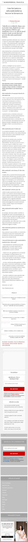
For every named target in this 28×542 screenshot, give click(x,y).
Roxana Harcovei (15, 21)
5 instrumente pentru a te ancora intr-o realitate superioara (14, 318)
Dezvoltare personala (7, 487)
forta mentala (14, 343)
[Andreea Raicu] (13, 1)
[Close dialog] (26, 522)
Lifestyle (4, 492)
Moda (3, 502)
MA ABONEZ (14, 389)
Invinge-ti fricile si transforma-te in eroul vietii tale (18, 325)
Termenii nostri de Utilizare (9, 539)
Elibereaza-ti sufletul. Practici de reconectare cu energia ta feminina (13, 311)
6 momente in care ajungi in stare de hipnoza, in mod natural (13, 298)
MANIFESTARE (5, 485)
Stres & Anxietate (6, 483)
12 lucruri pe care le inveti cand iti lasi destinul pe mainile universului (17, 336)
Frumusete (4, 495)
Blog (3, 497)
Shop (3, 509)
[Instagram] (2, 468)
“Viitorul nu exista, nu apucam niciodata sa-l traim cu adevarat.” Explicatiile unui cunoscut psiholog (13, 305)
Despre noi (5, 520)
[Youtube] (2, 472)
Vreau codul (7, 536)
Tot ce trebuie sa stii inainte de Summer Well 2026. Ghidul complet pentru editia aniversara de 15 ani (14, 422)
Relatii (3, 504)
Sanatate (4, 490)
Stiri (3, 507)
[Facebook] (2, 470)
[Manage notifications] (24, 539)
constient (5, 342)
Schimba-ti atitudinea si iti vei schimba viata (13, 330)
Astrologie (4, 499)
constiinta (11, 342)
